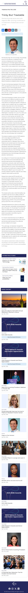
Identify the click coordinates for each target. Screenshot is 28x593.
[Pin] (9, 30)
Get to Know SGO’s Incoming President (13, 549)
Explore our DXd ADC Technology (8, 261)
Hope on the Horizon (8, 435)
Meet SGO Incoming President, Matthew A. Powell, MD (14, 388)
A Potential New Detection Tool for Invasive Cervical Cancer (12, 573)
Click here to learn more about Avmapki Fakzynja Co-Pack (9, 270)
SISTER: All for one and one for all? (12, 480)
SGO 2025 (4, 309)
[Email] (16, 30)
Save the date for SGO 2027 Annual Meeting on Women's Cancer (12, 311)
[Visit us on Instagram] (12, 589)
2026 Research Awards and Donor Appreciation (12, 361)
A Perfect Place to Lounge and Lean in (13, 458)
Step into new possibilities (6, 278)
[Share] (3, 30)
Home (3, 433)
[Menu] (26, 4)
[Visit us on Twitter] (15, 589)
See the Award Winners (14, 337)
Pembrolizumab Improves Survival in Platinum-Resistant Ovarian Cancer (13, 412)
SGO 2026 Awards (7, 334)
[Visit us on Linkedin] (18, 589)
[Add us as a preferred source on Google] (19, 30)
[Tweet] (6, 30)
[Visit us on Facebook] (9, 589)
